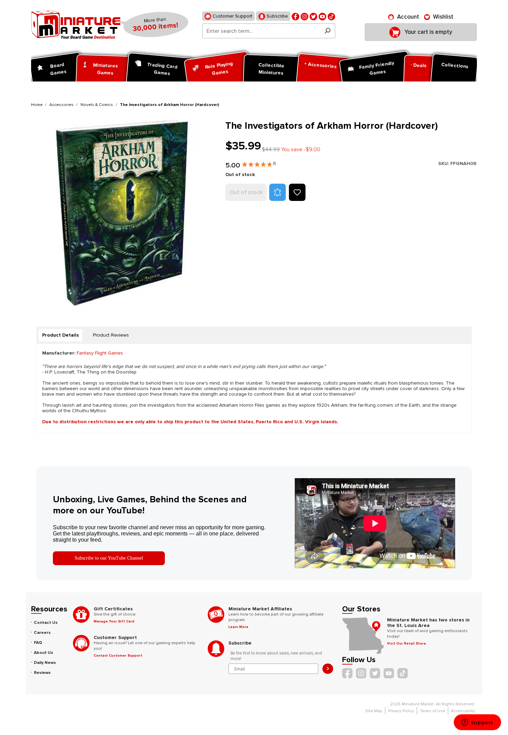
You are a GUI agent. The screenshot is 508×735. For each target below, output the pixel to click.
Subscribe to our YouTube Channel (109, 558)
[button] (259, 163)
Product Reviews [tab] (111, 335)
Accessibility (463, 711)
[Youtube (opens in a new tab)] (322, 16)
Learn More (238, 627)
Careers (42, 632)
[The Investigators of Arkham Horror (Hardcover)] (124, 213)
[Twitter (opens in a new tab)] (313, 16)
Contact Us (46, 622)
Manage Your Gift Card (114, 621)
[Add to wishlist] (297, 192)
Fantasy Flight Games (100, 353)
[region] (124, 213)
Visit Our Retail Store (406, 643)
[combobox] (261, 30)
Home (37, 104)
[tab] (60, 335)
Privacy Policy (401, 711)
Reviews (42, 672)
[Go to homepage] (75, 24)
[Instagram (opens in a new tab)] (304, 16)
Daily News (45, 662)
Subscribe (276, 16)
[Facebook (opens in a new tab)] (295, 16)
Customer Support (231, 16)
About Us (43, 652)
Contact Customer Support (118, 656)
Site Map (373, 711)
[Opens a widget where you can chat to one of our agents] (477, 723)
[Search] (327, 30)
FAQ (38, 642)
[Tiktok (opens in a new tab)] (331, 16)
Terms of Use (432, 711)
